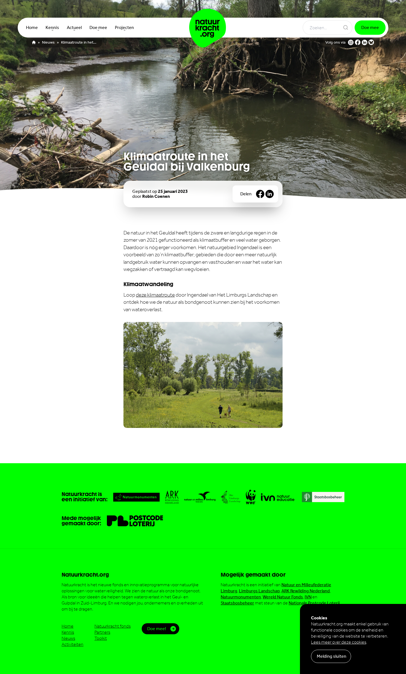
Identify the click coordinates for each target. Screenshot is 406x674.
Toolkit (100, 638)
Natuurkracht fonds (112, 626)
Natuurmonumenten (241, 597)
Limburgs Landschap (259, 590)
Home (67, 626)
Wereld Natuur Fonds (283, 597)
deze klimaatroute (155, 295)
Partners (102, 632)
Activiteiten (72, 644)
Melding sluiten (331, 656)
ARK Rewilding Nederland (305, 590)
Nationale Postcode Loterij (314, 603)
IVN (308, 597)
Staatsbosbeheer (237, 603)
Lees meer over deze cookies (338, 642)
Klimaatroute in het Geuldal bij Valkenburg (78, 42)
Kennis (68, 632)
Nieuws (48, 42)
